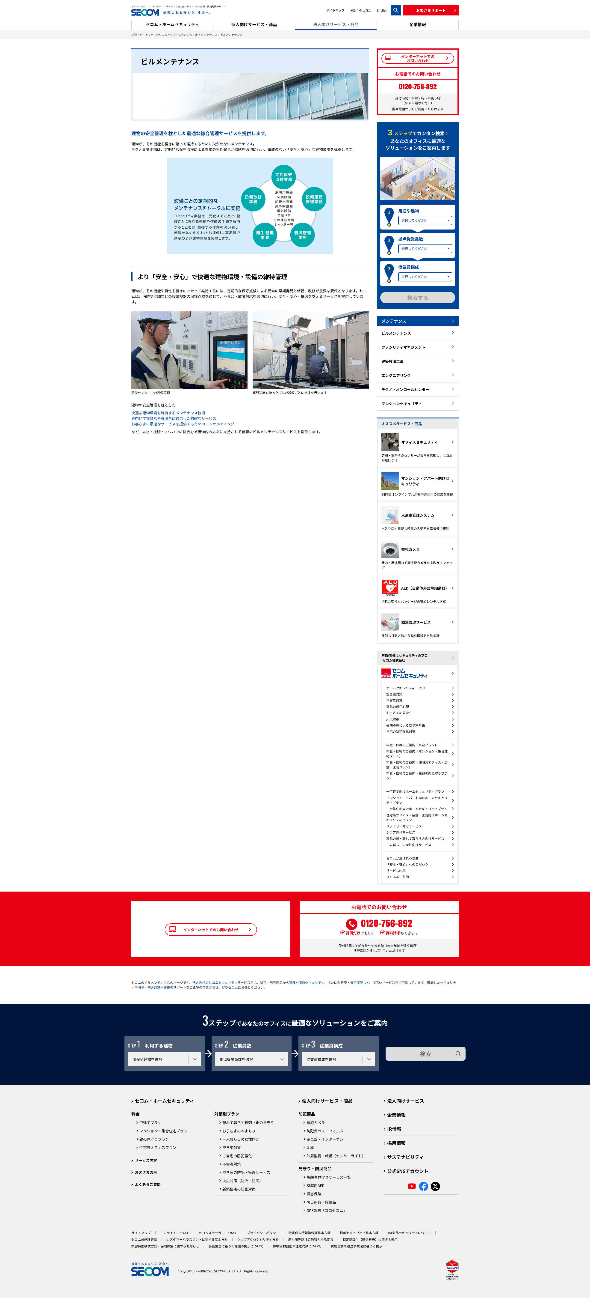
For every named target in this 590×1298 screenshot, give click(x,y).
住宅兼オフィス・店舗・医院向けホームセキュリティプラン (417, 817)
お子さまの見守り (399, 712)
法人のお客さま (188, 34)
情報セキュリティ (311, 982)
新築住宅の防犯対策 (239, 1189)
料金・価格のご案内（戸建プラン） (412, 745)
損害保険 (356, 982)
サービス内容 (396, 870)
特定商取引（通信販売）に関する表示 (370, 1239)
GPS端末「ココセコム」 (327, 1210)
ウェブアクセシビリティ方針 (258, 1239)
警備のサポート (175, 987)
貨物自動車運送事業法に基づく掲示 (356, 1246)
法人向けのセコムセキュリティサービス (221, 982)
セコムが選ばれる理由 (402, 858)
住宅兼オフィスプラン (157, 1147)
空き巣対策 (394, 694)
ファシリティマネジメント (403, 347)
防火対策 (154, 987)
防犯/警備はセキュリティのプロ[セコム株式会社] (404, 657)
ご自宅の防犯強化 (237, 1155)
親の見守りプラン (154, 1139)
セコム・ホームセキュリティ (164, 1100)
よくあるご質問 (397, 876)
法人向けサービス (405, 1100)
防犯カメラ (316, 1122)
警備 (292, 982)
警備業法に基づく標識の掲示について (236, 1246)
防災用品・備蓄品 (321, 1202)
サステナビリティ (405, 1157)
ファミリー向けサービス (404, 826)
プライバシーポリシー (263, 1232)
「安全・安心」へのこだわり (407, 864)
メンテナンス (209, 34)
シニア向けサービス (400, 832)
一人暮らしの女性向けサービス (408, 844)
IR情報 (394, 1128)
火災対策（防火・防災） (242, 1180)
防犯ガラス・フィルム (325, 1131)
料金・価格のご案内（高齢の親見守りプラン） (417, 775)
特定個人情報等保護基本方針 (309, 1232)
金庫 (310, 1147)
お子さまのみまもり (239, 1131)
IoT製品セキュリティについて (409, 1232)
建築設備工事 (392, 361)
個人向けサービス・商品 (327, 1100)
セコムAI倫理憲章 (144, 1239)
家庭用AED (315, 1185)
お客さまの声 (146, 1172)
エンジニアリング (396, 375)
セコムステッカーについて (218, 1232)
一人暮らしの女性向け (240, 1139)
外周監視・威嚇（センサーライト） (336, 1155)
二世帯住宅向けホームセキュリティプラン (416, 808)
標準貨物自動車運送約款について (297, 1246)
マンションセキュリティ (401, 403)
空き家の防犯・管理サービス (246, 1172)
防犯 (263, 982)
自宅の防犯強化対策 (400, 731)
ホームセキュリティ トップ (405, 688)
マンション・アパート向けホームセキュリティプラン (417, 800)
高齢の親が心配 (397, 706)
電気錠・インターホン (325, 1139)
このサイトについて (174, 1232)
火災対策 (392, 719)
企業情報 (396, 1114)
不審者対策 (394, 700)
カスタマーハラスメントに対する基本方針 (197, 1239)
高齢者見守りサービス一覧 (329, 1177)
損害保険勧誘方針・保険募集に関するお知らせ (165, 1246)
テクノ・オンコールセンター (405, 389)
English (382, 10)
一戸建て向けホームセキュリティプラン (415, 791)
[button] (431, 10)
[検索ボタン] (396, 10)
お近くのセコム (360, 10)
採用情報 (396, 1143)
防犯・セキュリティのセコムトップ (153, 34)
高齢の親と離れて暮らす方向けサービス (415, 838)
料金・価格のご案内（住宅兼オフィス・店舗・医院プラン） (417, 764)
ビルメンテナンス (396, 333)
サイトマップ (335, 10)
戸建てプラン (150, 1122)
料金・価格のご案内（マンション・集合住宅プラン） (417, 753)
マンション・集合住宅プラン (163, 1131)
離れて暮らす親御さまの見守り (248, 1122)
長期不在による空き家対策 (405, 725)
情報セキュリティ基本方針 (359, 1232)
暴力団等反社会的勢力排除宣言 (310, 1239)
